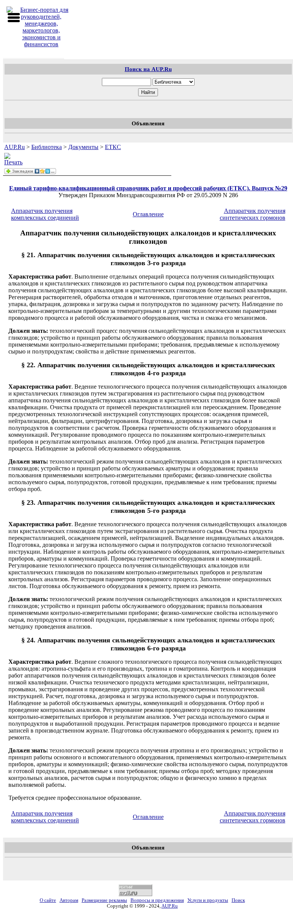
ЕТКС (113, 147)
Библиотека (46, 147)
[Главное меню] (14, 17)
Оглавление (148, 214)
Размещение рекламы (104, 900)
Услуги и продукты (207, 900)
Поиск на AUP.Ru (148, 69)
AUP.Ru (14, 147)
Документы (83, 147)
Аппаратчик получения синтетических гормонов (252, 214)
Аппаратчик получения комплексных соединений (45, 214)
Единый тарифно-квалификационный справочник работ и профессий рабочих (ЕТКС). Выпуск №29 (148, 188)
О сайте (48, 900)
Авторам (69, 900)
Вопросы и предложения (157, 900)
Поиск (238, 900)
